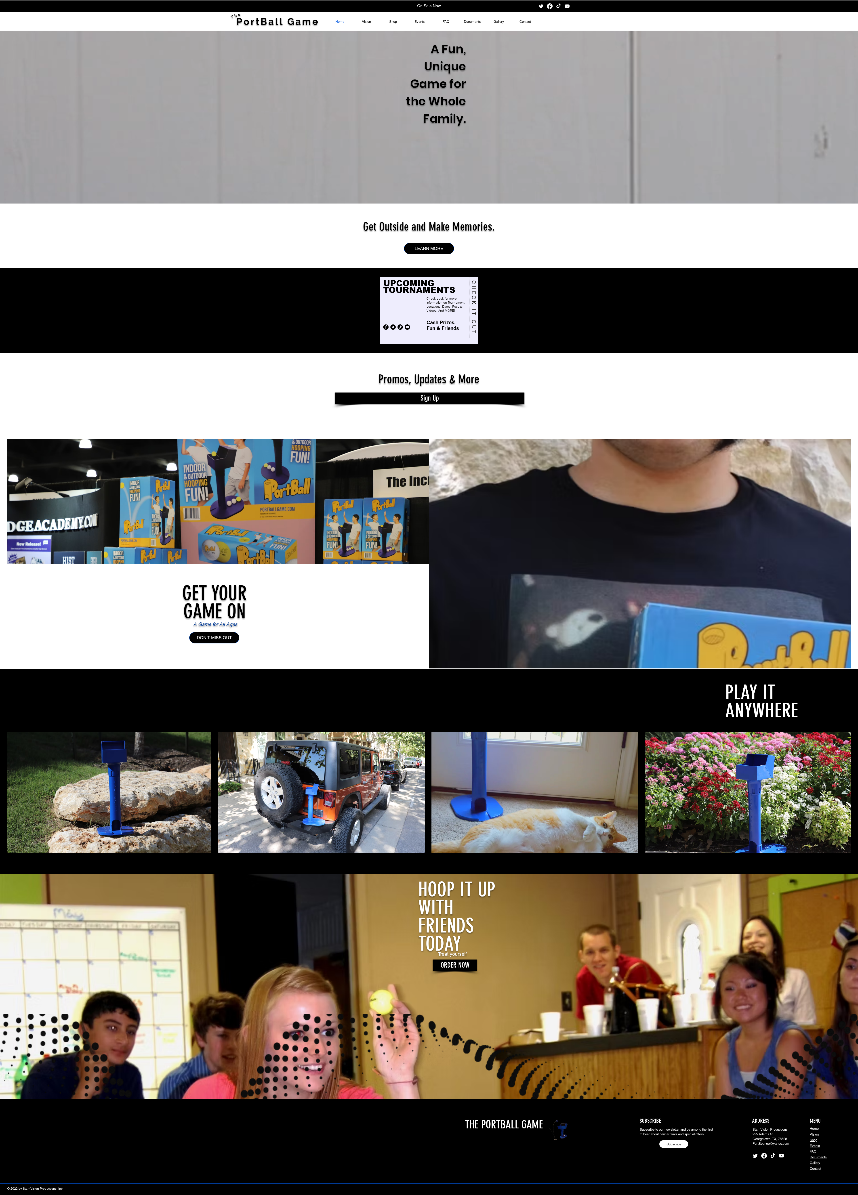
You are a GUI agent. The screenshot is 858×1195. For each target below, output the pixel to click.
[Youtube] (567, 6)
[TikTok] (558, 6)
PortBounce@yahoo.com (771, 1143)
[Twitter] (541, 6)
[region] (429, 310)
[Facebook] (550, 6)
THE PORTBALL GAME (504, 1124)
